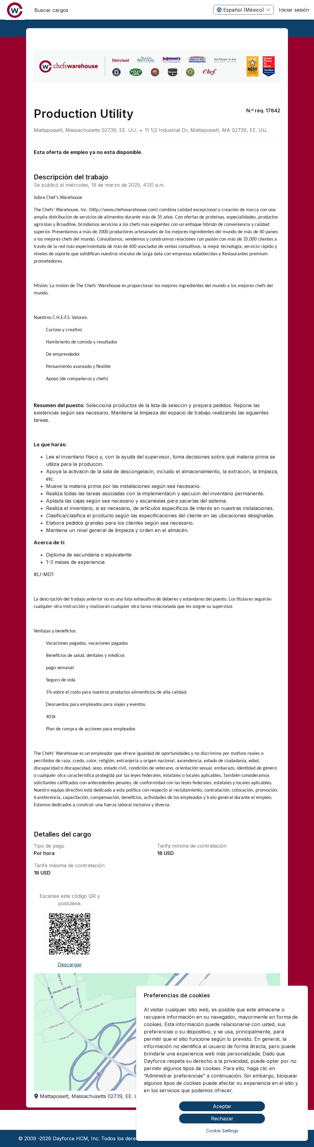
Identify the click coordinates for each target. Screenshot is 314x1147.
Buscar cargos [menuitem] (51, 10)
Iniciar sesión (294, 10)
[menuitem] (15, 10)
